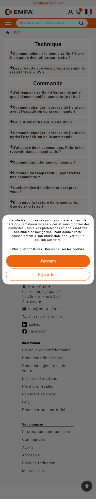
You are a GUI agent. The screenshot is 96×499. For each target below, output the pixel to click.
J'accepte (48, 261)
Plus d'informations (27, 249)
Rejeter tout (48, 274)
